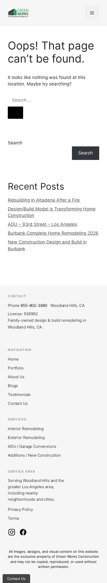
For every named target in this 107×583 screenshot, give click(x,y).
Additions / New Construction (34, 455)
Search (15, 142)
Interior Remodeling (26, 428)
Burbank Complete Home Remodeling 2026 (53, 233)
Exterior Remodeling (26, 437)
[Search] (15, 113)
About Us (16, 376)
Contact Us (18, 403)
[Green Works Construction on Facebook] (23, 532)
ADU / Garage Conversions (32, 446)
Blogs (13, 385)
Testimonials (19, 394)
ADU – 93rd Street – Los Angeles (42, 224)
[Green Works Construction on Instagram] (12, 532)
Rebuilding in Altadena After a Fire (44, 200)
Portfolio (16, 367)
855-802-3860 (34, 305)
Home (13, 359)
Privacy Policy (20, 509)
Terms (13, 518)
